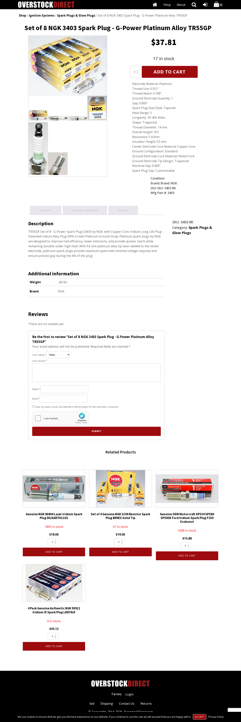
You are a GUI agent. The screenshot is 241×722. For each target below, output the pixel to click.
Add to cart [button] (54, 551)
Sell (91, 703)
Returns (146, 703)
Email (36, 398)
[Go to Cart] (218, 5)
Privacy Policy (216, 716)
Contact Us (126, 703)
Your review (39, 361)
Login (129, 694)
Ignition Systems (41, 15)
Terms (116, 694)
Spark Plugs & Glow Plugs (76, 15)
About (181, 5)
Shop (167, 5)
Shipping (106, 703)
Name (36, 389)
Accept (199, 716)
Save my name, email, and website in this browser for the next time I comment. (77, 406)
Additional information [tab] (85, 210)
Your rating (39, 354)
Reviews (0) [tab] (123, 210)
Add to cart (170, 72)
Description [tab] (45, 210)
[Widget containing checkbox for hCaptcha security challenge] (60, 418)
